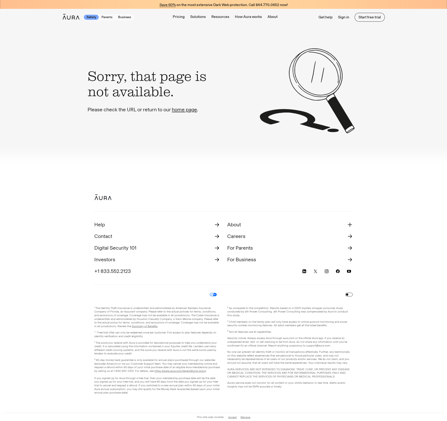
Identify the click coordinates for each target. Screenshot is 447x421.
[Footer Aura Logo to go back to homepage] (103, 197)
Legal (146, 294)
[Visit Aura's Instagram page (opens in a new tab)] (326, 271)
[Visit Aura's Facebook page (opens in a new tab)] (338, 271)
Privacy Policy (165, 294)
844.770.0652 (267, 5)
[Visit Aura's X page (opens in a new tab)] (315, 271)
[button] (198, 17)
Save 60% (167, 5)
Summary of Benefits (145, 326)
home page (184, 109)
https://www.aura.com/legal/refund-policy (180, 371)
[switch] (349, 294)
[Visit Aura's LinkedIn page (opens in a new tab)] (304, 271)
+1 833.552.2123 (112, 271)
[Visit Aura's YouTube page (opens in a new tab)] (349, 271)
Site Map (229, 294)
